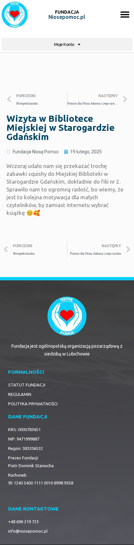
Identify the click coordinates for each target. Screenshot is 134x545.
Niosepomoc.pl (66, 17)
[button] (125, 14)
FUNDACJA (67, 12)
